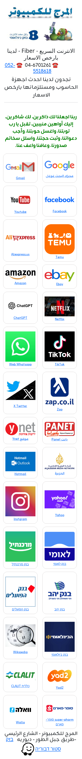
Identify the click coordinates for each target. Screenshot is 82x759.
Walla (20, 722)
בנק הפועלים (20, 609)
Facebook (60, 211)
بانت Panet (60, 439)
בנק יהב (59, 609)
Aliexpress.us (20, 254)
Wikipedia (20, 652)
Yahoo (59, 515)
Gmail (20, 178)
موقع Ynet (20, 439)
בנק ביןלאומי (59, 655)
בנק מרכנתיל (20, 564)
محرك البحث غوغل (59, 176)
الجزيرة (59, 473)
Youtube (20, 212)
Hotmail (20, 474)
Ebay (59, 284)
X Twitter (20, 406)
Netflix (59, 319)
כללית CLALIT (20, 686)
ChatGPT (20, 318)
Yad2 (59, 687)
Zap (59, 409)
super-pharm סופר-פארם (60, 722)
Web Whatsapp (20, 364)
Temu (60, 257)
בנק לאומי (59, 564)
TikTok (59, 364)
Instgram (20, 519)
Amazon (20, 283)
